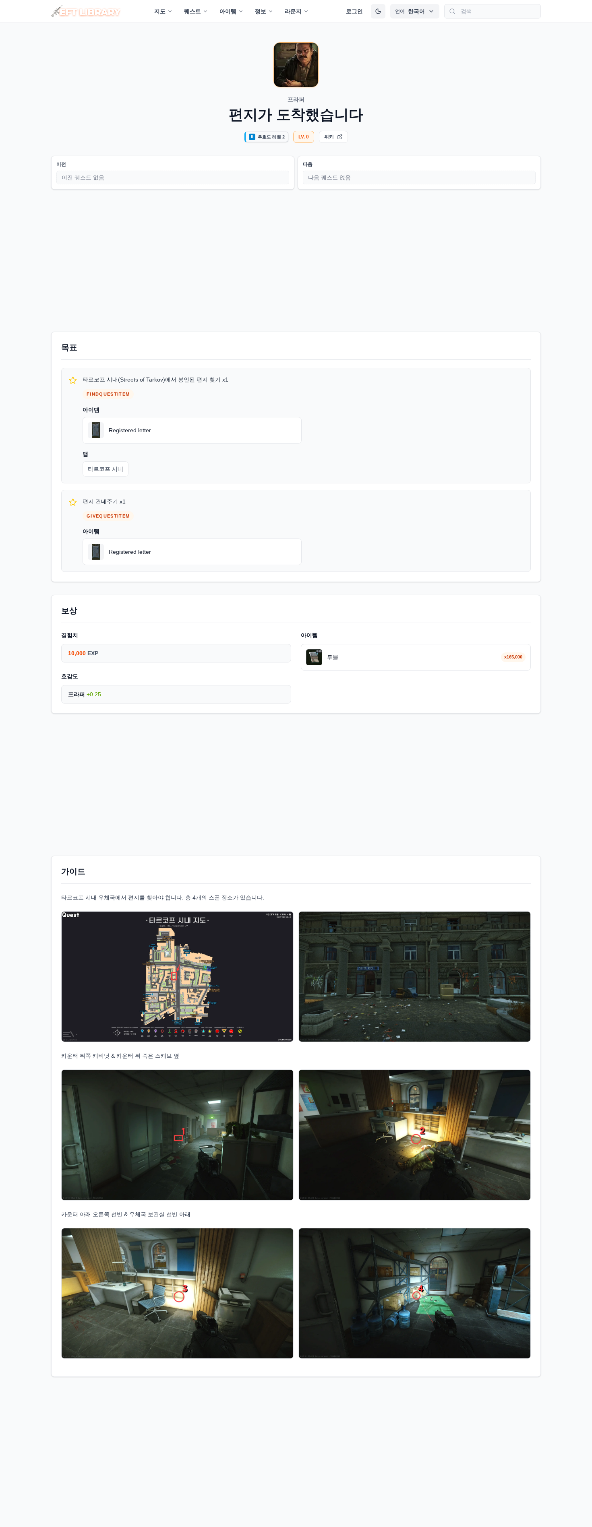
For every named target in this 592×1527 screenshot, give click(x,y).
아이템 (227, 11)
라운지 (293, 11)
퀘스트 (192, 11)
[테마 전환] (378, 11)
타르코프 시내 (105, 469)
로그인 (354, 11)
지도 (160, 11)
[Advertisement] (296, 259)
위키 (329, 137)
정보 (260, 11)
